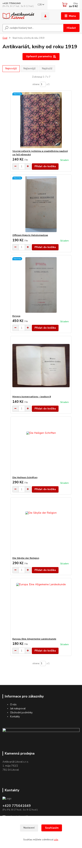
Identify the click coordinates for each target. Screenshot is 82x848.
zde (56, 839)
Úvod (4, 38)
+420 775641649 (11, 3)
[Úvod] (18, 16)
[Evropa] (41, 285)
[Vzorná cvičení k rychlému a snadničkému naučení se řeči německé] (41, 120)
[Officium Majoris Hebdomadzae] (41, 204)
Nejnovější (11, 68)
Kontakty (15, 716)
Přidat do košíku (45, 166)
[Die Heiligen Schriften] (41, 446)
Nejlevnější (29, 68)
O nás (13, 704)
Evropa (16, 316)
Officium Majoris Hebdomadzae (30, 235)
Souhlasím (52, 828)
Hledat (71, 28)
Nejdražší (47, 68)
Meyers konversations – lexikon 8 (31, 396)
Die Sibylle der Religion (25, 558)
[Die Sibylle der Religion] (41, 527)
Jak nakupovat (18, 708)
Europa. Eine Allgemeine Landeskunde (34, 638)
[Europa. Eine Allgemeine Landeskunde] (41, 608)
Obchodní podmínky (21, 712)
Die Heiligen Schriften (24, 477)
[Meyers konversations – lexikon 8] (41, 365)
